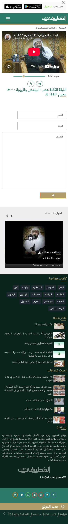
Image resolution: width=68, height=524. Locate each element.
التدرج (36, 301)
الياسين (23, 294)
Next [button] (11, 216)
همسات (36, 294)
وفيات (25, 287)
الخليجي (50, 287)
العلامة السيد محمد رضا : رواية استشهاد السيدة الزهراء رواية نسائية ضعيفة (28, 354)
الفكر (61, 287)
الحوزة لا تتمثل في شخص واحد (38, 343)
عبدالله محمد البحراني (45, 28)
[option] (34, 244)
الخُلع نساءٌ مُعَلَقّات (52, 258)
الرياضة (48, 294)
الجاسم (60, 294)
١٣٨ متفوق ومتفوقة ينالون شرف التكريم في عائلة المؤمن (28, 378)
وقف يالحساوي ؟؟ (43, 324)
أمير (15, 287)
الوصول (25, 301)
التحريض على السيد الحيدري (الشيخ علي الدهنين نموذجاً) (28, 335)
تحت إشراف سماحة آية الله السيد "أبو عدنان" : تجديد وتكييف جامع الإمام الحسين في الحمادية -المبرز (28, 390)
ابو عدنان (48, 301)
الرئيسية (62, 28)
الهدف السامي (57, 308)
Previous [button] (7, 216)
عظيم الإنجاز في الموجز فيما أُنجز (38, 409)
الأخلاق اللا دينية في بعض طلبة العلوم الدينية (32, 362)
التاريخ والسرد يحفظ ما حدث (39, 400)
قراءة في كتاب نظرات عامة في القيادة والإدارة (38, 514)
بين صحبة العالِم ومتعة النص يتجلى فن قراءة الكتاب (28, 419)
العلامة (60, 301)
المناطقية (37, 287)
